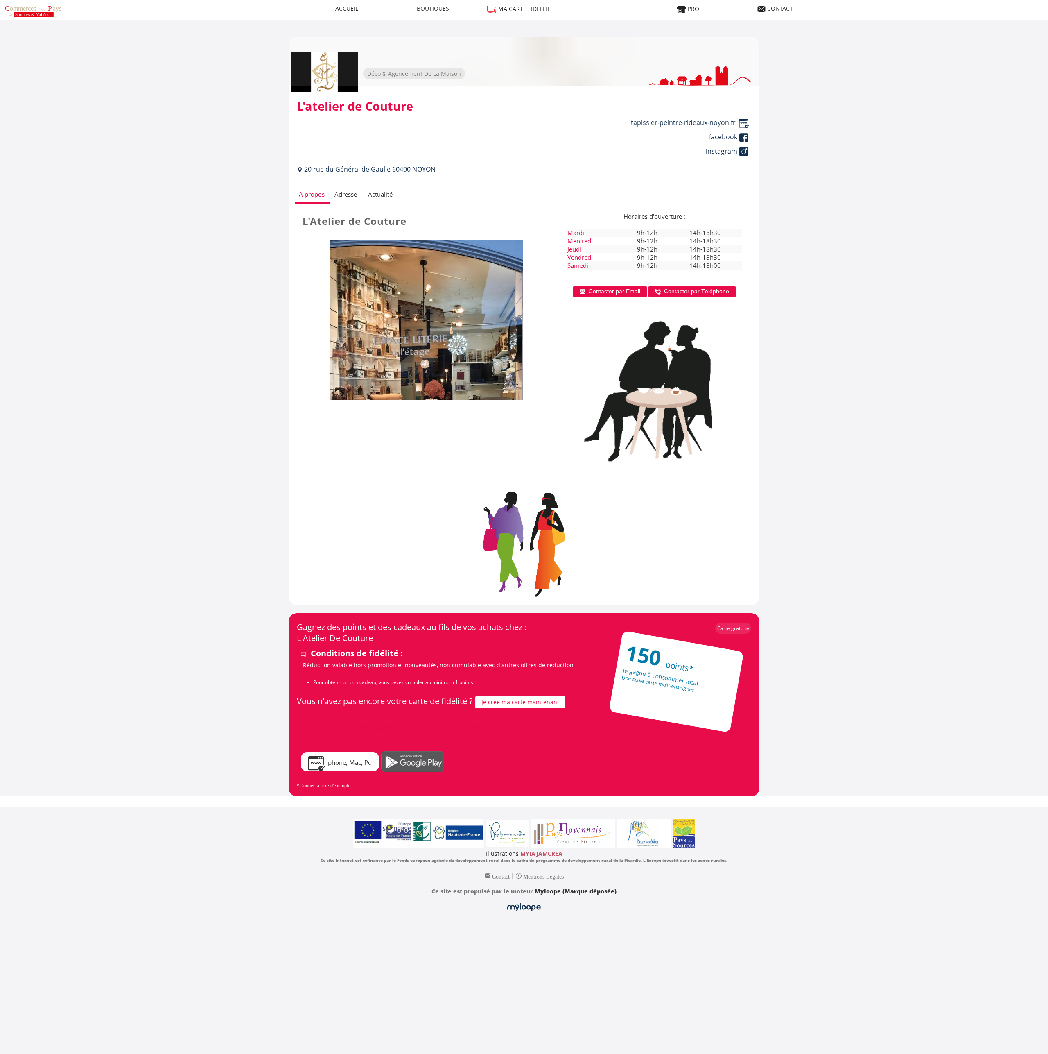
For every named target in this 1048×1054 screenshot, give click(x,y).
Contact (500, 876)
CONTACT (779, 8)
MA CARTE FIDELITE (524, 9)
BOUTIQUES (433, 8)
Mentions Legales (543, 876)
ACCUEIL (346, 8)
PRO (692, 9)
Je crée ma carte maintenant (520, 702)
